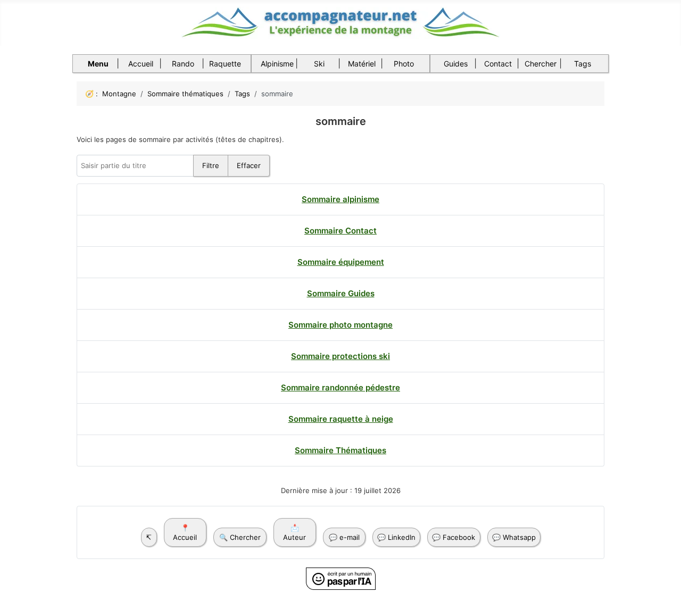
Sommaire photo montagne (340, 325)
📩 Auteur (294, 532)
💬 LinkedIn (396, 537)
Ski (319, 63)
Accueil (140, 63)
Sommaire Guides (341, 293)
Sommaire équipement (340, 262)
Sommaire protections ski (340, 356)
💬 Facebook (453, 537)
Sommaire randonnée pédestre (340, 387)
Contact (498, 63)
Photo (404, 63)
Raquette (225, 63)
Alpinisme (277, 63)
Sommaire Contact (340, 231)
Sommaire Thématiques (340, 450)
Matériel (362, 63)
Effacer (249, 165)
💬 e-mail (344, 537)
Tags (582, 63)
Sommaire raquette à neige (340, 419)
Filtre (210, 165)
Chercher (541, 63)
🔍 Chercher (240, 537)
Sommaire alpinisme (340, 199)
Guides (456, 63)
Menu (98, 63)
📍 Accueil (185, 532)
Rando (183, 63)
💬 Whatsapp (514, 537)
